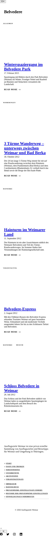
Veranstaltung (10, 268)
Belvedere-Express (20, 309)
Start (9, 463)
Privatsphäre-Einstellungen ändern (24, 490)
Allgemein (8, 23)
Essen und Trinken (15, 466)
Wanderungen (9, 102)
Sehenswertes (13, 470)
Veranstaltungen (15, 479)
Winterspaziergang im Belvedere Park (23, 66)
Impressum (11, 484)
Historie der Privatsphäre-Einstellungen (27, 493)
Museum (19, 345)
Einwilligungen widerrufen (20, 496)
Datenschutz (12, 487)
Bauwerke (7, 189)
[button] (1, 529)
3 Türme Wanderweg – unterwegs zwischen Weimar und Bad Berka (25, 148)
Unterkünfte (12, 473)
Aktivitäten (12, 476)
